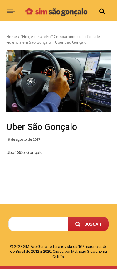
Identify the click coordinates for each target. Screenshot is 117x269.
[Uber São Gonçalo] (58, 81)
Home (11, 36)
